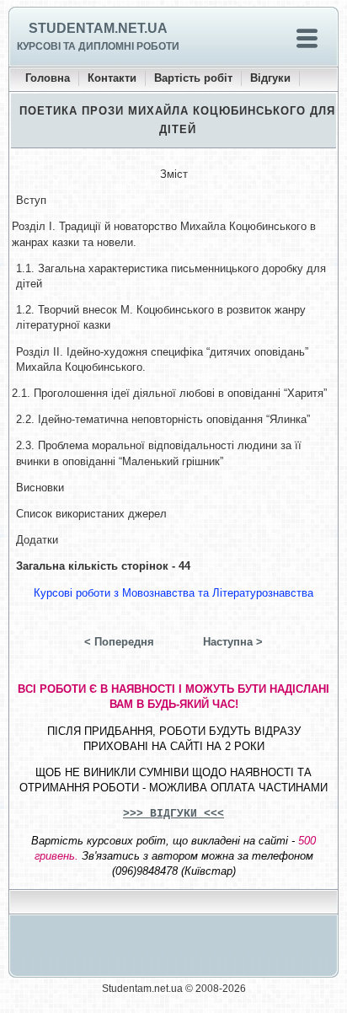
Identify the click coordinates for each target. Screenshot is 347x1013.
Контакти (112, 78)
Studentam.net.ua (98, 28)
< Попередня (119, 641)
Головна (47, 78)
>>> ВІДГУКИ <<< (173, 813)
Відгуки (270, 78)
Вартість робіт (193, 78)
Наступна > (233, 641)
